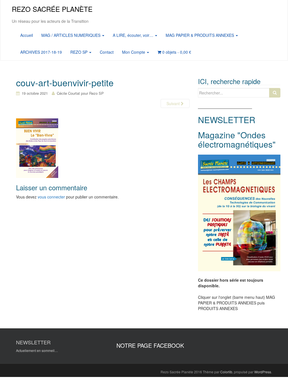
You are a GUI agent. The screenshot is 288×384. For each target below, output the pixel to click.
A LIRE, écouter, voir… (133, 35)
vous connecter (51, 197)
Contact (107, 52)
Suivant (173, 103)
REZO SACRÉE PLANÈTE (52, 9)
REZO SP (79, 52)
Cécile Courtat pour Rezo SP (80, 93)
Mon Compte (134, 52)
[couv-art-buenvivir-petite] (37, 148)
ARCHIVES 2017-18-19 (41, 52)
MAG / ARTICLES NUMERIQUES (71, 35)
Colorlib (226, 371)
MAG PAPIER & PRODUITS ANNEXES (200, 35)
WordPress (262, 371)
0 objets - (176, 52)
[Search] (274, 93)
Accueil (26, 35)
